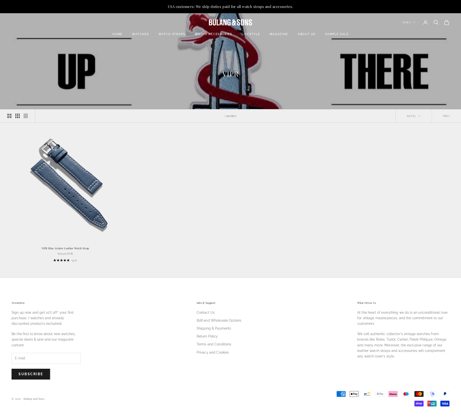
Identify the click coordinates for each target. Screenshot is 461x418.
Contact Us (206, 312)
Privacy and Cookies (213, 352)
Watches (140, 34)
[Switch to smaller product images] (17, 115)
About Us (306, 34)
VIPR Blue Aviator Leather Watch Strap (65, 248)
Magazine (279, 34)
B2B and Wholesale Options (219, 320)
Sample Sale (337, 34)
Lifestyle (251, 34)
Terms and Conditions (214, 344)
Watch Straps (171, 34)
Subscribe (30, 374)
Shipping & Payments (214, 328)
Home (117, 34)
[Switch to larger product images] (9, 115)
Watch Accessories (213, 34)
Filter (446, 116)
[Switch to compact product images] (26, 115)
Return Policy (207, 336)
